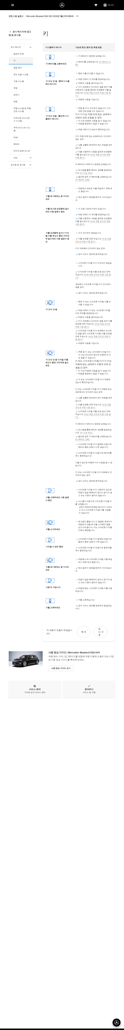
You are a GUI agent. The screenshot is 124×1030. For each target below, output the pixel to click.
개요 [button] (15, 157)
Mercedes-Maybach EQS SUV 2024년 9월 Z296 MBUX (50, 16)
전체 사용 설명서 (16, 16)
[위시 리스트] (96, 5)
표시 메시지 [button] (16, 47)
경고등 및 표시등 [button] (18, 164)
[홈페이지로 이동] (62, 5)
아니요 (99, 632)
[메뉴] (12, 5)
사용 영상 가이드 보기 (60, 668)
